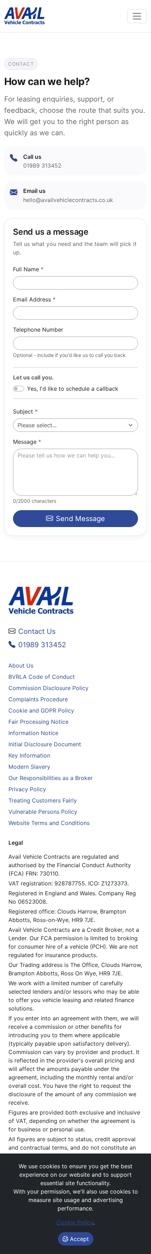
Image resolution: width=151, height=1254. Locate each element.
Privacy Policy (27, 789)
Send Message (80, 518)
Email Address (34, 299)
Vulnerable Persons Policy (42, 811)
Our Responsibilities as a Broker (50, 777)
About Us (20, 665)
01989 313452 (42, 645)
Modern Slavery (29, 766)
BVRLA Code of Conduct (41, 676)
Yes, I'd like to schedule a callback (72, 388)
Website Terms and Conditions (49, 822)
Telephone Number (38, 329)
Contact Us (36, 631)
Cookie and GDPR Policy (41, 710)
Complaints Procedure (38, 699)
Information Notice (33, 732)
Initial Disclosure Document (44, 744)
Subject (25, 411)
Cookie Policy (75, 1222)
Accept (78, 1238)
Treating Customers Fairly (42, 800)
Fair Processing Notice (38, 721)
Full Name (28, 269)
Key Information (29, 755)
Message (27, 441)
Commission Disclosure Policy (48, 687)
